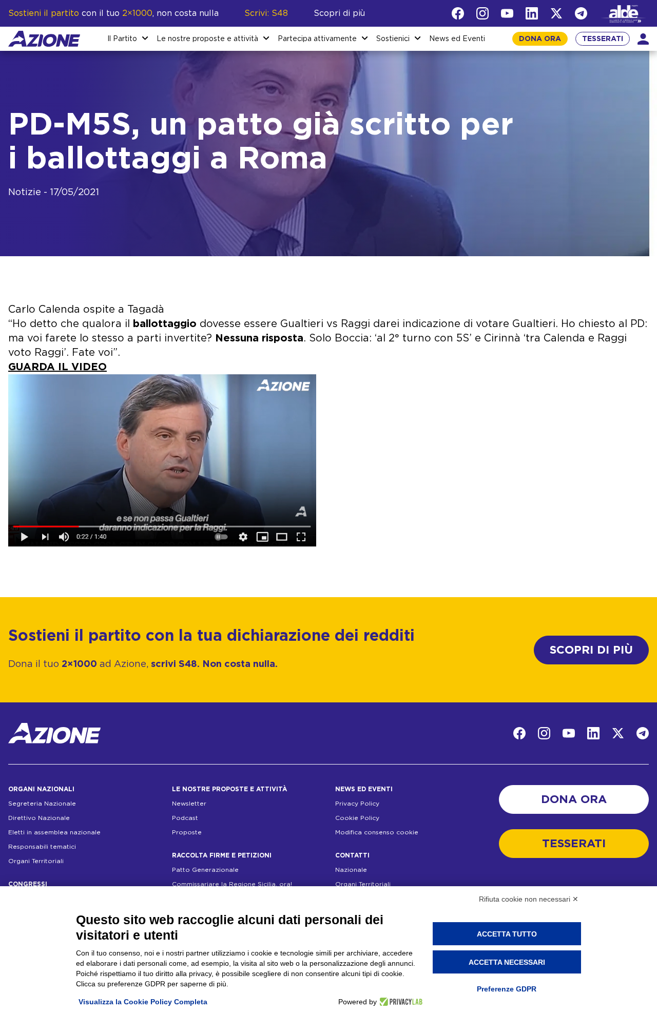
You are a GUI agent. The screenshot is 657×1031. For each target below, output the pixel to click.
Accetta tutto (507, 934)
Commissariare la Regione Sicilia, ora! (232, 884)
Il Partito (122, 39)
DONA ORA (540, 39)
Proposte (187, 832)
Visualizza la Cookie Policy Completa (143, 1002)
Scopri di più (339, 13)
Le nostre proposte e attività (207, 39)
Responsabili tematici (42, 847)
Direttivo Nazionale (39, 818)
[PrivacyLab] (399, 1002)
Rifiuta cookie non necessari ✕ (528, 899)
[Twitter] (556, 13)
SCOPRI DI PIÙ (591, 650)
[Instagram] (482, 13)
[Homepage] (44, 39)
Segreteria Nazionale (42, 803)
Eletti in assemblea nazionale (54, 832)
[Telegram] (581, 13)
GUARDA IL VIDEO (57, 367)
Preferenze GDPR (506, 989)
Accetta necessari (507, 962)
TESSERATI (602, 39)
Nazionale (351, 870)
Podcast (185, 818)
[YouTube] (507, 13)
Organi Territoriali (36, 861)
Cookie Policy (357, 818)
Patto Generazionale (205, 870)
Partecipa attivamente (317, 39)
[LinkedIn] (532, 13)
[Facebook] (458, 13)
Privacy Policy (357, 803)
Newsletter (189, 803)
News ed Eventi (457, 39)
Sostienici (393, 39)
